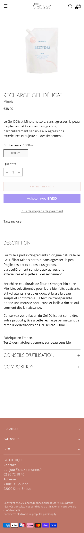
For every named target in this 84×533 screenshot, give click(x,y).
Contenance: (19, 145)
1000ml (16, 153)
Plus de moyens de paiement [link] (42, 211)
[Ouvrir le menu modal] (6, 6)
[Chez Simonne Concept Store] (42, 6)
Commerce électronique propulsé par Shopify (30, 514)
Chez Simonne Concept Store (42, 503)
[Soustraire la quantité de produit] (18, 172)
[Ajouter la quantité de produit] (7, 172)
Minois (8, 101)
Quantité (10, 164)
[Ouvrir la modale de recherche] (70, 6)
